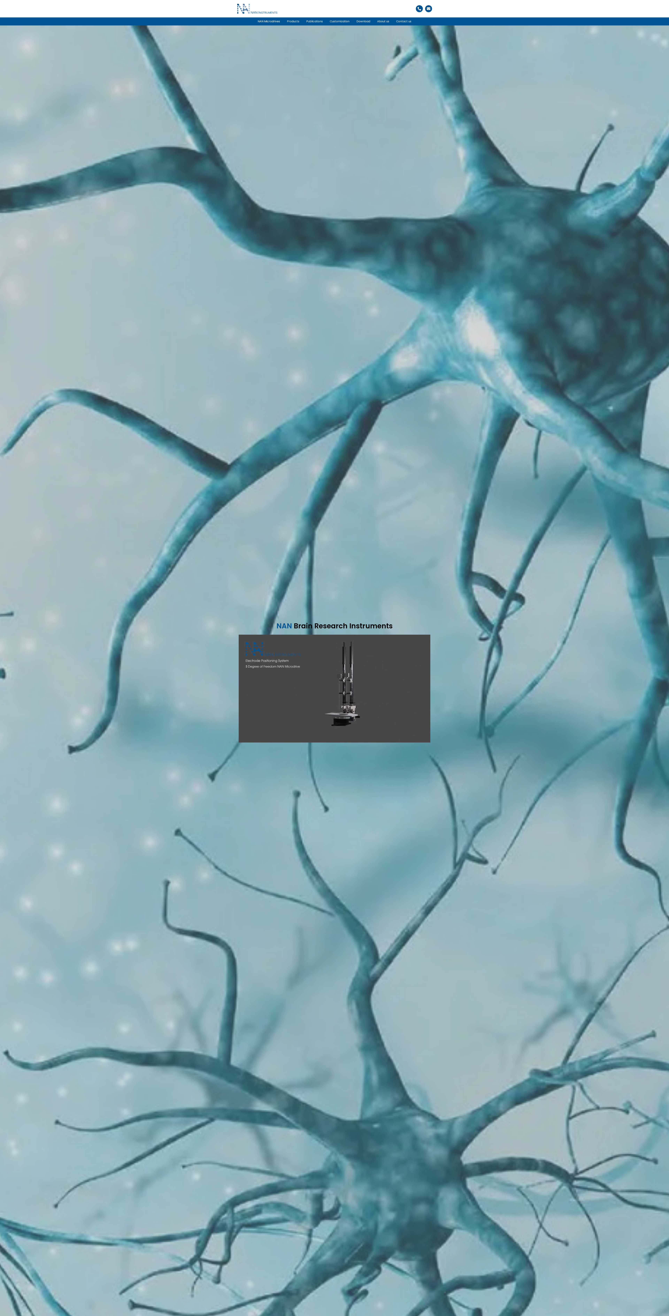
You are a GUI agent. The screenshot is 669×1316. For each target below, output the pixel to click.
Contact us (403, 21)
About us (383, 21)
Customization (339, 21)
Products (293, 21)
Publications (314, 21)
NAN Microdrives (269, 21)
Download (363, 21)
